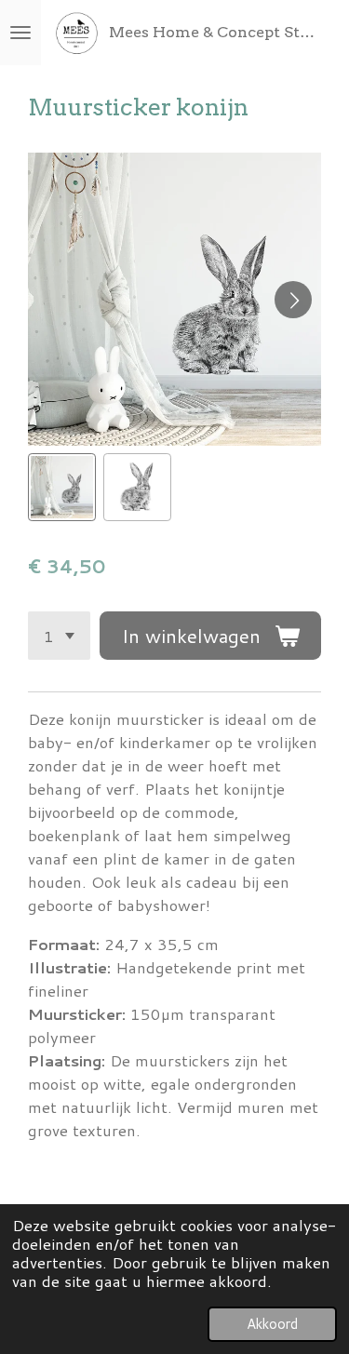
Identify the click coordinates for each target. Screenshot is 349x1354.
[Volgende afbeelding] (293, 299)
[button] (62, 487)
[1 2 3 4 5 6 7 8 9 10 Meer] (59, 635)
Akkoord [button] (272, 1324)
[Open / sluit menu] (20, 32)
